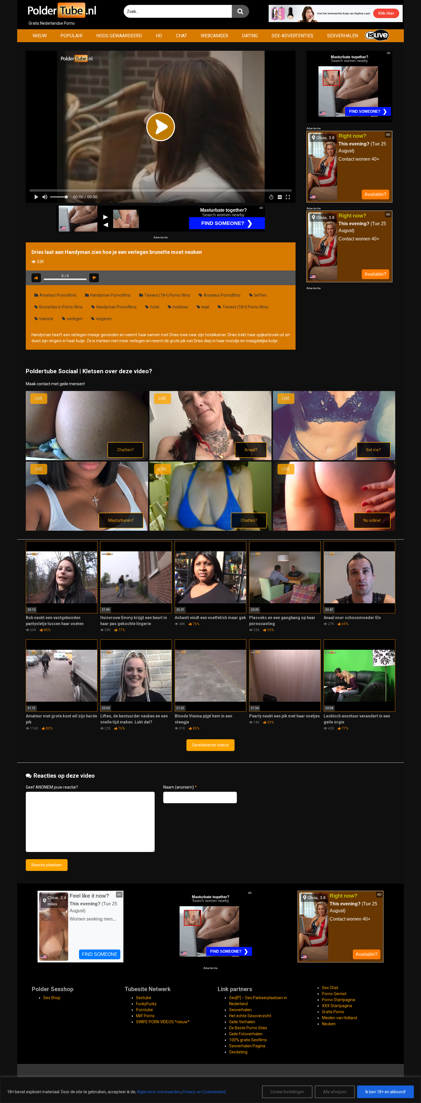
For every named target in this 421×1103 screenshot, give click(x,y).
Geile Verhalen (242, 1022)
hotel (154, 307)
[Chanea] (210, 458)
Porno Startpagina (338, 999)
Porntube (144, 1009)
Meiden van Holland (339, 1018)
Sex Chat (330, 987)
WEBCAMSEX (214, 35)
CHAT (181, 35)
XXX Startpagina (337, 1005)
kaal (205, 307)
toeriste (45, 318)
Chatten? (125, 450)
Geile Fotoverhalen (246, 1034)
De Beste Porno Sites (248, 1028)
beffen (260, 295)
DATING (250, 35)
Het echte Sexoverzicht (250, 1015)
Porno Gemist (334, 993)
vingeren (103, 318)
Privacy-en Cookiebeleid (204, 1092)
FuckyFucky (146, 1003)
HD (159, 35)
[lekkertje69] (334, 529)
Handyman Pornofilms (110, 295)
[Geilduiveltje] (334, 458)
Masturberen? (121, 520)
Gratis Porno (333, 1011)
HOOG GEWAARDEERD (119, 35)
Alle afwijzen (335, 1092)
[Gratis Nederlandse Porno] (61, 10)
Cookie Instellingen (287, 1092)
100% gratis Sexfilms (248, 1040)
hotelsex (180, 307)
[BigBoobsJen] (87, 458)
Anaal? (251, 450)
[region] (210, 1090)
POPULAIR (71, 35)
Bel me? (373, 450)
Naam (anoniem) (180, 787)
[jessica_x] (210, 529)
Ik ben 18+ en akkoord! (385, 1092)
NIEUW (40, 35)
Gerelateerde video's (210, 745)
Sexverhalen (240, 1009)
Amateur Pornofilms (57, 295)
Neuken (329, 1024)
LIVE (39, 398)
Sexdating (238, 1052)
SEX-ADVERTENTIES (292, 35)
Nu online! (372, 520)
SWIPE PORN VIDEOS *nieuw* (163, 1022)
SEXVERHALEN (342, 35)
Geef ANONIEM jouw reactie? (52, 787)
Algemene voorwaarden (159, 1092)
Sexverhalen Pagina (247, 1046)
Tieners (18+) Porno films (166, 295)
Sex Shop (51, 997)
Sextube (143, 997)
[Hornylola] (87, 529)
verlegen (74, 318)
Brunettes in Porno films (60, 307)
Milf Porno (145, 1015)
